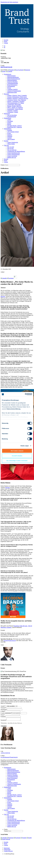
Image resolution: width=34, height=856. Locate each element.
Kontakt (6, 40)
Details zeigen (25, 445)
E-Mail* (3, 711)
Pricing (9, 88)
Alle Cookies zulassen (17, 451)
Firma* (2, 715)
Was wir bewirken (12, 115)
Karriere (6, 141)
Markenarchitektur (12, 80)
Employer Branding (12, 81)
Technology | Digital (12, 112)
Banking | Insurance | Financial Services (17, 98)
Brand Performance (12, 85)
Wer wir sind (10, 147)
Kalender (9, 130)
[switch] (29, 428)
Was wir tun (10, 148)
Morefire (3, 296)
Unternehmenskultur (12, 83)
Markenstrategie (11, 75)
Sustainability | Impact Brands (15, 109)
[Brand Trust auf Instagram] (27, 70)
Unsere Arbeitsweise (12, 142)
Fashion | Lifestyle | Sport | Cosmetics (17, 95)
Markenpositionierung (13, 77)
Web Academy (11, 139)
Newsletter (10, 121)
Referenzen (7, 113)
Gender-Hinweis (8, 851)
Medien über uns (11, 157)
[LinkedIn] (4, 837)
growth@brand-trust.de (10, 640)
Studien (9, 122)
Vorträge (9, 138)
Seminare (9, 134)
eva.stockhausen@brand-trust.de (9, 757)
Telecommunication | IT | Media (15, 103)
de (4, 47)
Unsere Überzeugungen (13, 154)
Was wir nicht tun (11, 150)
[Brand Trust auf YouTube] (11, 70)
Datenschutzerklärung (13, 409)
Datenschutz (7, 849)
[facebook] (17, 837)
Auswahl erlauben (17, 455)
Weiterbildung (7, 128)
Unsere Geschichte (12, 156)
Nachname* (4, 709)
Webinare (9, 136)
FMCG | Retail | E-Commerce (15, 107)
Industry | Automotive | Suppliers (15, 101)
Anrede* (3, 706)
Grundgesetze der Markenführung (16, 151)
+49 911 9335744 (5, 753)
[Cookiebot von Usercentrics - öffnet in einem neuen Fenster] (25, 394)
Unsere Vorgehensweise (13, 153)
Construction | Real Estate (14, 104)
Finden (2, 165)
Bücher (9, 124)
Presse (5, 41)
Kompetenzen (7, 74)
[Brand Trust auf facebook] (18, 70)
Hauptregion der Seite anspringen (9, 2)
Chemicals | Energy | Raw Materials (16, 100)
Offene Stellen (11, 144)
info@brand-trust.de (6, 67)
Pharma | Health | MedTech (14, 106)
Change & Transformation (14, 91)
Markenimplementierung (13, 78)
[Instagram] (10, 837)
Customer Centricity (12, 89)
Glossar (6, 43)
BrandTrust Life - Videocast (14, 127)
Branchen (6, 94)
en (4, 46)
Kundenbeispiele (11, 116)
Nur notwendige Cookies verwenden (17, 460)
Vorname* (3, 707)
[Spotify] (29, 837)
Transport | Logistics (12, 110)
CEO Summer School (13, 131)
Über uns (6, 145)
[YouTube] (23, 837)
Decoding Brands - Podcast (14, 125)
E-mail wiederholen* (6, 713)
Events (9, 133)
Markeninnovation (12, 92)
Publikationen (7, 118)
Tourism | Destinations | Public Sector (17, 97)
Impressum (7, 848)
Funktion (3, 716)
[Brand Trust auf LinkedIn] (9, 71)
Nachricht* (3, 720)
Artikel (9, 119)
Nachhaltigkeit (11, 86)
